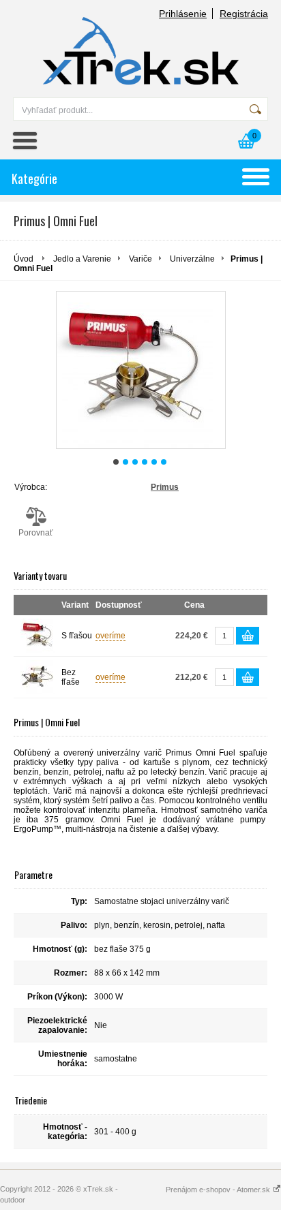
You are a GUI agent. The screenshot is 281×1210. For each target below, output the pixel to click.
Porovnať (35, 533)
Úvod (23, 259)
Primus (165, 487)
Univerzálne (192, 259)
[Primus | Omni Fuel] (141, 370)
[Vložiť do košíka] (247, 636)
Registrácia (244, 13)
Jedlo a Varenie (82, 259)
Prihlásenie (183, 13)
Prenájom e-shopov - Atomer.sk (219, 1189)
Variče (140, 259)
